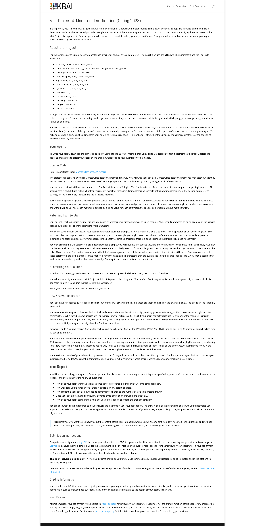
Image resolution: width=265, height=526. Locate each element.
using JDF (81, 442)
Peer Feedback (109, 503)
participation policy (105, 511)
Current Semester (176, 6)
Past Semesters (198, 6)
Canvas (53, 445)
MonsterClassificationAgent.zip (90, 171)
